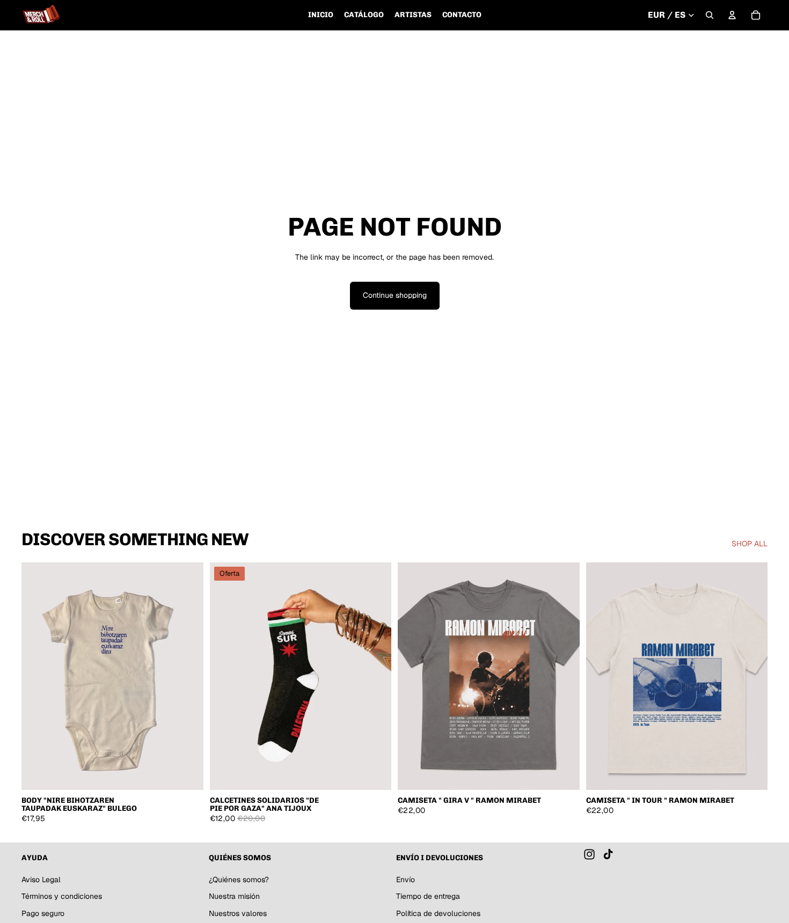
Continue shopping (395, 295)
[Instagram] (589, 854)
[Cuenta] (732, 15)
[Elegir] (186, 773)
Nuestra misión (234, 896)
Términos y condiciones (61, 896)
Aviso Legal (41, 879)
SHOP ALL (750, 543)
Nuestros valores (238, 913)
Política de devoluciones (438, 913)
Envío (405, 879)
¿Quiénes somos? (239, 879)
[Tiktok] (608, 854)
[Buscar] (709, 15)
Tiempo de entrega (428, 896)
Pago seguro (42, 913)
